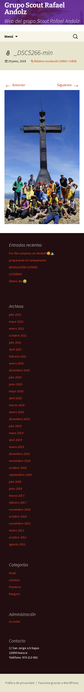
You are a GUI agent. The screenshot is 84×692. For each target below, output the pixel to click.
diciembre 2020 (19, 370)
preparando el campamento (27, 260)
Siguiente (68, 85)
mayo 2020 (16, 391)
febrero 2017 (17, 502)
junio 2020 (15, 384)
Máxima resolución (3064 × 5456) (55, 61)
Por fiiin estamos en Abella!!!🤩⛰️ (31, 253)
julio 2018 (15, 482)
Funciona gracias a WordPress (58, 683)
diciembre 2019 (19, 419)
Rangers (14, 594)
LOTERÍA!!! (15, 274)
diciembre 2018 (19, 454)
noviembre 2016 (19, 509)
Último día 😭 (18, 281)
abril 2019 (15, 440)
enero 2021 (16, 363)
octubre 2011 (18, 537)
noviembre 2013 (19, 523)
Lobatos (14, 580)
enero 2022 (16, 328)
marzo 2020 (16, 405)
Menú (8, 36)
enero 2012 (16, 530)
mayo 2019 (16, 433)
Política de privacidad (19, 683)
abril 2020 (15, 398)
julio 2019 (15, 426)
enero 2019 (16, 447)
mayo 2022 (16, 322)
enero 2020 (16, 412)
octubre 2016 (18, 516)
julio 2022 (15, 315)
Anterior (14, 85)
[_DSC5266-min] (42, 156)
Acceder (14, 621)
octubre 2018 (18, 468)
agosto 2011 (17, 544)
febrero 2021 (17, 356)
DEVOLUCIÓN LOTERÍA (23, 267)
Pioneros (15, 587)
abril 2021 (15, 349)
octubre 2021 (18, 335)
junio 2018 (15, 489)
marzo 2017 (16, 496)
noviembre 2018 (19, 461)
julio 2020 (15, 377)
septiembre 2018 (20, 475)
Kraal (12, 573)
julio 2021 (15, 342)
